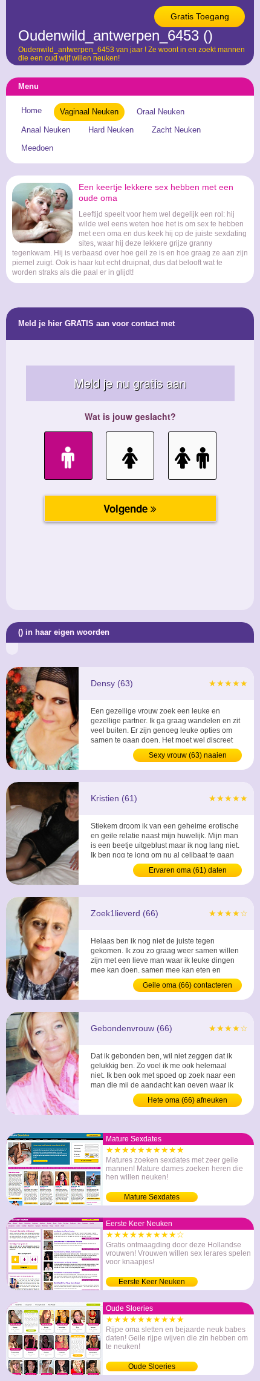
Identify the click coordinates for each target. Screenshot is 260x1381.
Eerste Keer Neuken (152, 1282)
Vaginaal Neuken (89, 111)
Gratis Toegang (200, 16)
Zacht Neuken (176, 129)
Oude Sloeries (151, 1366)
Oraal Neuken (160, 111)
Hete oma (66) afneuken (187, 1100)
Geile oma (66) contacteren (187, 985)
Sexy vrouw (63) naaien (188, 755)
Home (31, 110)
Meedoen (37, 148)
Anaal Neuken (45, 129)
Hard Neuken (111, 129)
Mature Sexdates (152, 1197)
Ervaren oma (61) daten (188, 870)
